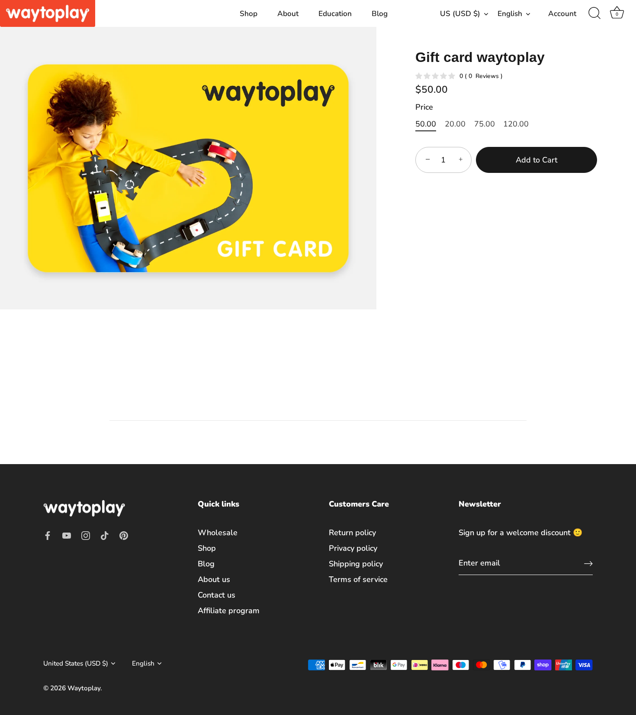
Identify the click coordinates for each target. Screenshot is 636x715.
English (510, 13)
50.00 (425, 124)
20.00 (455, 124)
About (288, 14)
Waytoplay (83, 688)
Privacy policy (353, 548)
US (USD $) (460, 13)
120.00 (516, 124)
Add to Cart (536, 160)
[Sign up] (588, 563)
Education (335, 14)
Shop (248, 14)
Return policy (352, 532)
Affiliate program (229, 610)
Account (562, 14)
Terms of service (358, 579)
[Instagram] (85, 535)
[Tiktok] (104, 535)
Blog (380, 14)
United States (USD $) (75, 664)
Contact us (216, 595)
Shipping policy (356, 564)
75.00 (484, 124)
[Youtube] (66, 535)
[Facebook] (47, 535)
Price (424, 107)
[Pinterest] (123, 535)
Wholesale (218, 532)
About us (214, 579)
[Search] (594, 13)
